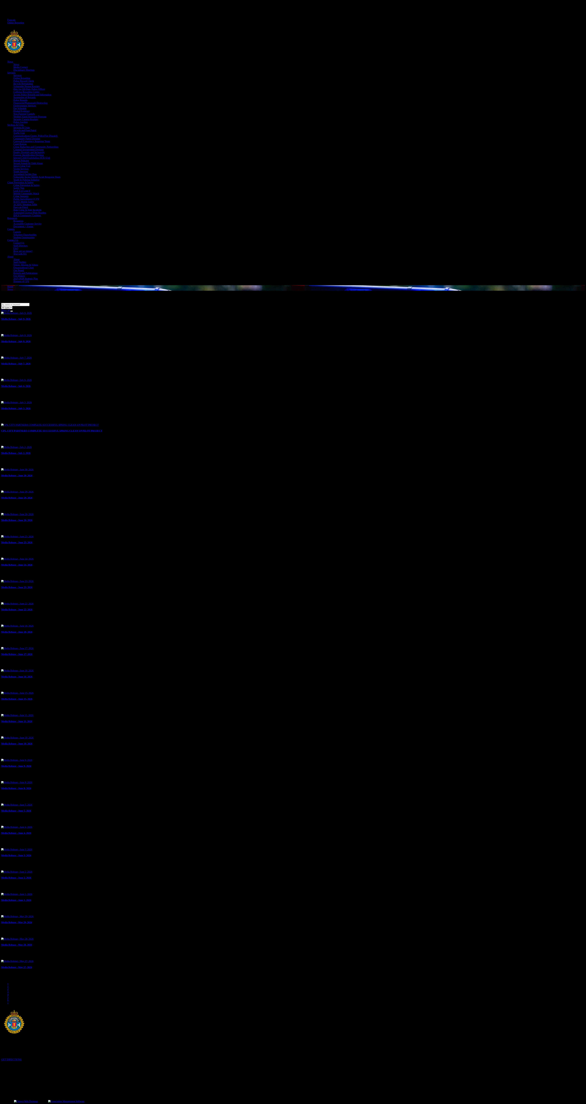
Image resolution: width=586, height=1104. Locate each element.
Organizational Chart (23, 267)
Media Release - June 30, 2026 (16, 475)
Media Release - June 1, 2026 (16, 900)
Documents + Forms (23, 226)
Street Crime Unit (21, 166)
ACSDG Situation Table (25, 204)
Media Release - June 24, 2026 (16, 565)
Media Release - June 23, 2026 (16, 587)
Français (11, 20)
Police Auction (20, 122)
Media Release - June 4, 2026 (16, 833)
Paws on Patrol (20, 207)
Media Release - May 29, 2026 (16, 922)
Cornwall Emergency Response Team (31, 141)
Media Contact (20, 67)
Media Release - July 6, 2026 (16, 386)
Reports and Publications (25, 273)
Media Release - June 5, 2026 (16, 810)
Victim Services (21, 168)
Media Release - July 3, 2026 (16, 408)
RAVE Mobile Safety (23, 201)
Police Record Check (23, 81)
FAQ (15, 248)
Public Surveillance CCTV (26, 199)
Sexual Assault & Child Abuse (28, 163)
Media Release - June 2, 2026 (16, 877)
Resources (12, 218)
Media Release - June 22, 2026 (16, 609)
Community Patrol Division (26, 138)
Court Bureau (20, 144)
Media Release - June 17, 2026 (16, 654)
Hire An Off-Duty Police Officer (29, 89)
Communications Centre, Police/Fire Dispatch (35, 136)
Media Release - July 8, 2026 (16, 341)
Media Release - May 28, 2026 (16, 945)
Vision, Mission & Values (25, 265)
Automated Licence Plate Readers (29, 212)
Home (10, 286)
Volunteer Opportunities (24, 234)
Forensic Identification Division (28, 155)
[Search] (11, 311)
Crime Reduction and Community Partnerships (35, 147)
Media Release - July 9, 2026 (16, 319)
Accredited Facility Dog (25, 174)
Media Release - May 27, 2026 (16, 967)
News (10, 61)
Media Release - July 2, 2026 (16, 453)
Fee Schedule (19, 108)
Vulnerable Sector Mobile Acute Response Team (36, 177)
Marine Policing (21, 160)
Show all (5, 310)
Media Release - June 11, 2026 (16, 721)
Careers (11, 229)
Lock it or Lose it (21, 190)
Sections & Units (15, 125)
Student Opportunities (23, 237)
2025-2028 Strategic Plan (25, 278)
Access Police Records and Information (32, 94)
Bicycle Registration (23, 83)
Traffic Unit (19, 133)
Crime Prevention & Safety (20, 182)
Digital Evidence (21, 111)
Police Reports (20, 100)
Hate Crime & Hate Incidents (27, 210)
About (10, 256)
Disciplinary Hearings (23, 70)
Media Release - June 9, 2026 (16, 766)
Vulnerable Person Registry (26, 86)
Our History (19, 276)
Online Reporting (15, 22)
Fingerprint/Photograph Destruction (30, 103)
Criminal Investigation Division (28, 149)
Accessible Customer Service (27, 223)
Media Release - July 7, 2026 (16, 363)
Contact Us (12, 240)
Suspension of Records (24, 97)
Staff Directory (20, 245)
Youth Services (20, 171)
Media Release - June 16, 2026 (16, 676)
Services (11, 72)
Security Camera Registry (25, 119)
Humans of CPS (21, 281)
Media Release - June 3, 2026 (16, 855)
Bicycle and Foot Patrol (24, 130)
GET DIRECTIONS (11, 1059)
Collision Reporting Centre (26, 92)
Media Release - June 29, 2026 (16, 497)
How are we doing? (23, 251)
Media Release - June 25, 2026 (16, 542)
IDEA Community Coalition (27, 215)
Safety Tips (18, 188)
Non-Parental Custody (24, 114)
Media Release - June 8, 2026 (16, 788)
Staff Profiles (19, 262)
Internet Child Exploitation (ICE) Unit (31, 157)
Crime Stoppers (20, 196)
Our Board (18, 270)
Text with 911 (20, 254)
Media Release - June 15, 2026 (16, 699)
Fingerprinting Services (24, 105)
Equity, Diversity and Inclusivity (29, 152)
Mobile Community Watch (26, 193)
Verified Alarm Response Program (29, 116)
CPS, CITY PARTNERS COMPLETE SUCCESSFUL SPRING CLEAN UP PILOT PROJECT (51, 431)
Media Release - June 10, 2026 (16, 743)
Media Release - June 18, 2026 (16, 632)
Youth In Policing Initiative (26, 179)
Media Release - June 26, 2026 (16, 520)
